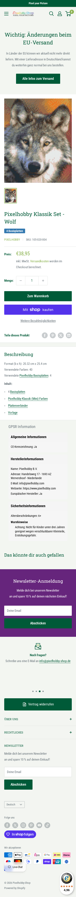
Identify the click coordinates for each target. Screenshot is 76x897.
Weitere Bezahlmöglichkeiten (38, 321)
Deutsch (11, 804)
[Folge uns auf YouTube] (39, 825)
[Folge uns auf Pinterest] (31, 825)
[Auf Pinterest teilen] (53, 335)
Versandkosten (39, 261)
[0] (68, 13)
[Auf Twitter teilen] (61, 335)
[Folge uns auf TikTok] (47, 825)
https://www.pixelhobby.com (39, 488)
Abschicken (38, 623)
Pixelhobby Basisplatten (33, 375)
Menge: (9, 281)
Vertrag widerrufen (41, 704)
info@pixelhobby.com (31, 483)
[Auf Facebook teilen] (45, 335)
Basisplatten (17, 392)
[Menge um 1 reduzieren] (20, 280)
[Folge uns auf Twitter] (15, 825)
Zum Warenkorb (38, 296)
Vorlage (13, 413)
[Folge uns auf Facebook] (7, 825)
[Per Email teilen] (69, 335)
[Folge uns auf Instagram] (23, 825)
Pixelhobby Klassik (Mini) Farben (28, 399)
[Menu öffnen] (6, 13)
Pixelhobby (12, 239)
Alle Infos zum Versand (38, 79)
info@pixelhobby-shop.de (55, 661)
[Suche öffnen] (51, 13)
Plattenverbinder (18, 406)
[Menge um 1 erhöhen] (43, 280)
